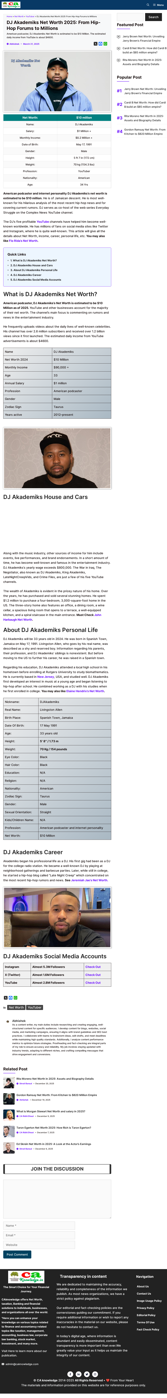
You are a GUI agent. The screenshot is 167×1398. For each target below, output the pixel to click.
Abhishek (14, 44)
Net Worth (19, 16)
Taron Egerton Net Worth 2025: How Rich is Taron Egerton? (53, 1127)
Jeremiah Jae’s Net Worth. (90, 880)
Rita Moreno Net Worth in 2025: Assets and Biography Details (55, 1078)
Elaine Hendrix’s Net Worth (85, 691)
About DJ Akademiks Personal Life (36, 270)
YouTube (43, 221)
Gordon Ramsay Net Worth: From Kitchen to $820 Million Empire (56, 1095)
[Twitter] (70, 1374)
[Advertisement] (57, 526)
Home (9, 16)
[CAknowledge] (11, 5)
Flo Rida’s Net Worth (23, 240)
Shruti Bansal (25, 1083)
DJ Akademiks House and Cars (33, 265)
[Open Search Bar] (148, 5)
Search (154, 17)
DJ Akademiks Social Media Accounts (37, 279)
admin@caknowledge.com (22, 1364)
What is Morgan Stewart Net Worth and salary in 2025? (50, 1111)
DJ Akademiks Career (27, 275)
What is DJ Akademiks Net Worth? (35, 260)
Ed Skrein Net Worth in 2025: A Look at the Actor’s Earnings (53, 1144)
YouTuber (30, 16)
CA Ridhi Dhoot (26, 1116)
